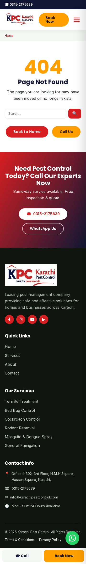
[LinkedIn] (43, 319)
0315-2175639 (19, 4)
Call (22, 555)
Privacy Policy (50, 540)
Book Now (50, 19)
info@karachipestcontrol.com (34, 497)
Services (12, 355)
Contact (12, 373)
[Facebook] (9, 319)
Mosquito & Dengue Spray (29, 436)
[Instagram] (20, 319)
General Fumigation (22, 445)
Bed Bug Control (20, 410)
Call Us (66, 131)
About (10, 364)
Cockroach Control (22, 419)
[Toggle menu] (76, 20)
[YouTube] (32, 319)
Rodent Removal (20, 428)
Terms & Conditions (20, 540)
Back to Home (27, 131)
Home (9, 36)
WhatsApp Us (43, 228)
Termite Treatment (21, 401)
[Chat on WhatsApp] (72, 538)
